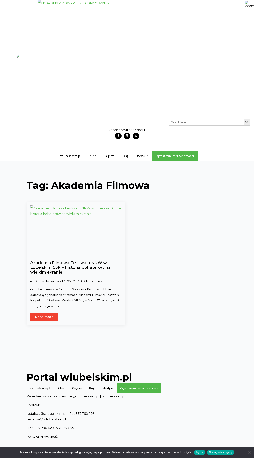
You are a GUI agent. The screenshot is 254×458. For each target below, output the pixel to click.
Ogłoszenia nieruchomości (174, 156)
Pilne (92, 156)
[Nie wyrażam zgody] (249, 452)
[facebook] (118, 136)
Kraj (125, 156)
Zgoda (199, 452)
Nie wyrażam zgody (220, 452)
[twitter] (136, 136)
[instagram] (127, 136)
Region (109, 156)
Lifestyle (141, 156)
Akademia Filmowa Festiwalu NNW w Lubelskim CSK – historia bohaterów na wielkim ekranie (70, 267)
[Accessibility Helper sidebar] (249, 4)
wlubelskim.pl (70, 156)
